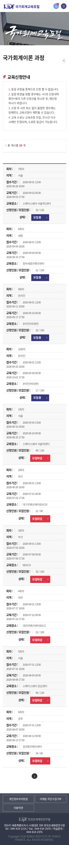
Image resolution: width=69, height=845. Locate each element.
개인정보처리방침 (18, 799)
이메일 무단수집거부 (50, 799)
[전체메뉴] (64, 6)
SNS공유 (63, 60)
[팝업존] (56, 6)
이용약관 (18, 808)
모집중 (37, 217)
